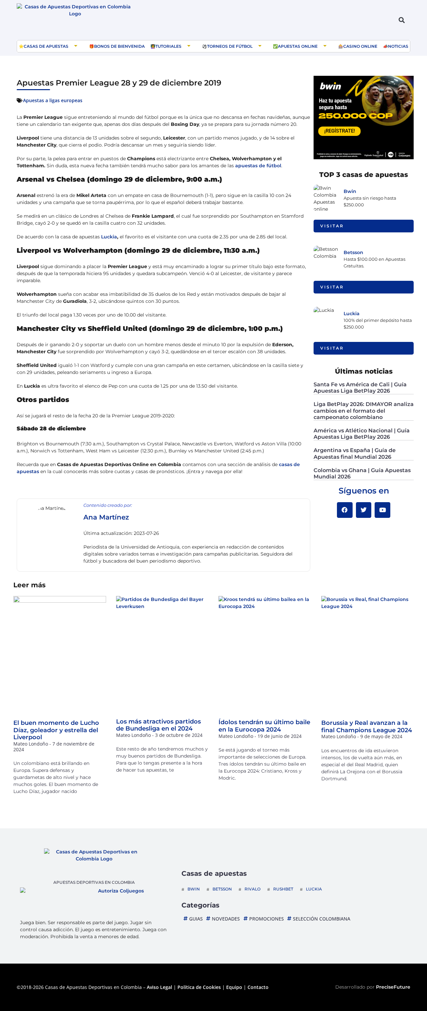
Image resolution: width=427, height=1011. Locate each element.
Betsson (353, 252)
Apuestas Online (298, 46)
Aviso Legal (159, 987)
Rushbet (283, 888)
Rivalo (253, 888)
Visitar (332, 225)
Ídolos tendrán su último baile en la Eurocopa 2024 (264, 726)
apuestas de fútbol (258, 166)
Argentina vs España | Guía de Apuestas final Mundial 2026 (355, 453)
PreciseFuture (393, 987)
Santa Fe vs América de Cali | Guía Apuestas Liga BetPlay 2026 (360, 387)
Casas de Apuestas (46, 46)
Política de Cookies (199, 987)
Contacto (258, 987)
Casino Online (360, 46)
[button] (401, 20)
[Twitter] (364, 510)
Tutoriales (168, 46)
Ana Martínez (106, 517)
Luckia (109, 237)
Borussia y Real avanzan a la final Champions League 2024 (366, 726)
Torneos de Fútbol (230, 46)
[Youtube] (382, 510)
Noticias (398, 46)
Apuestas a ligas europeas (52, 100)
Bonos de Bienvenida (119, 46)
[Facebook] (345, 510)
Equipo (234, 987)
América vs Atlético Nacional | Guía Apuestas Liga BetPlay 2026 (362, 433)
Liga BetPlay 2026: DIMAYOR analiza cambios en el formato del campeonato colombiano (364, 410)
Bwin (350, 191)
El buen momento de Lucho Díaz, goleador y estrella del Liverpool (56, 730)
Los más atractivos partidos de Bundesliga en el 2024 (158, 725)
